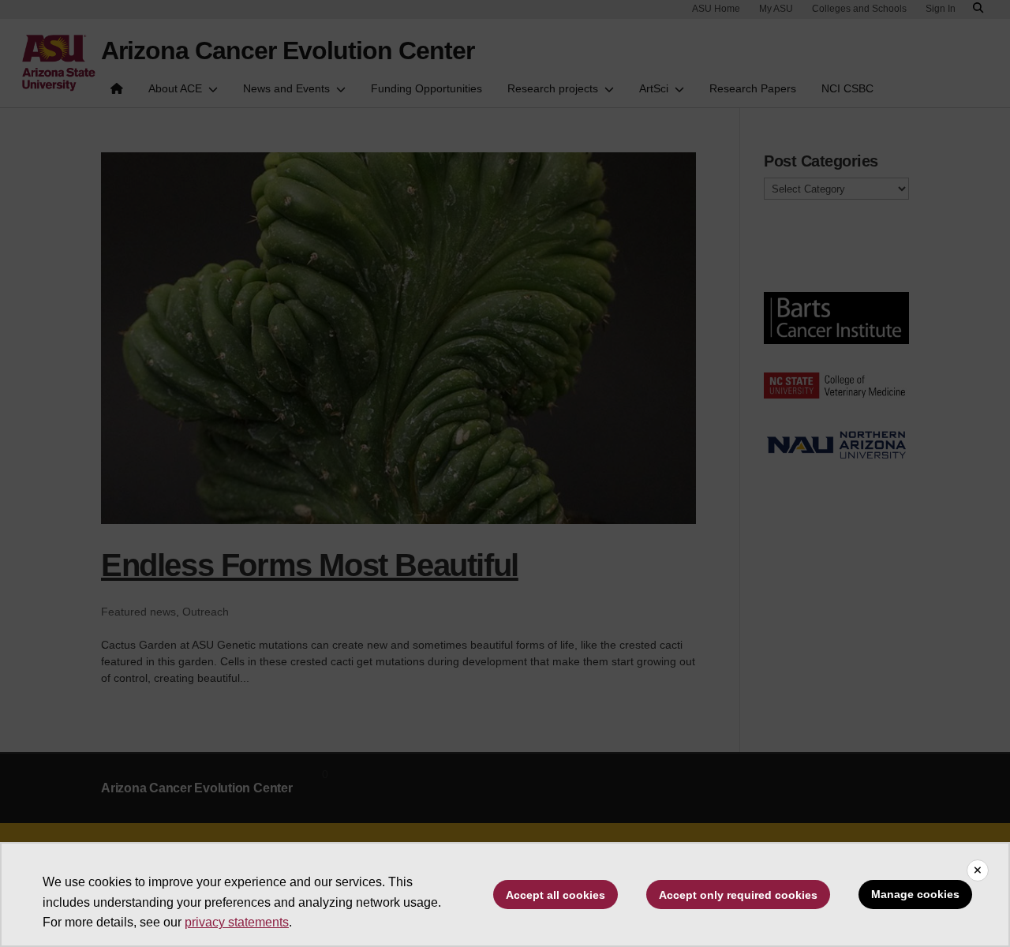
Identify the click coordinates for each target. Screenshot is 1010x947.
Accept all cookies (555, 895)
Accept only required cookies (738, 895)
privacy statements (237, 922)
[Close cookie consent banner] (978, 870)
